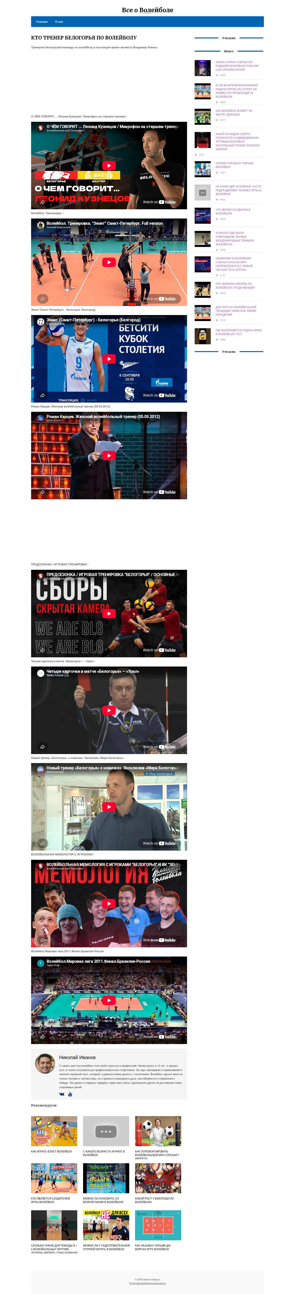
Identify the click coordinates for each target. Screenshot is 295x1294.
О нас (59, 21)
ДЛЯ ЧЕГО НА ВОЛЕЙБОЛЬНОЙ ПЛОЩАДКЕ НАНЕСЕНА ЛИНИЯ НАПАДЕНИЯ (236, 310)
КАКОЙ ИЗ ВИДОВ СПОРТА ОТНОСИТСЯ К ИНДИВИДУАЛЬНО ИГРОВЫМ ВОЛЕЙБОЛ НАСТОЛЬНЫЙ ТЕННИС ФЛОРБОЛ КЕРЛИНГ (238, 141)
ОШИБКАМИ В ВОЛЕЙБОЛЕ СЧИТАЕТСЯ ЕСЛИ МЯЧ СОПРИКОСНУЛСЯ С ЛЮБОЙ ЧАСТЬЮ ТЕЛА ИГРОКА (234, 264)
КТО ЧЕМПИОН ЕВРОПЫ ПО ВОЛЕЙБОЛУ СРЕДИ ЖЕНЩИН (235, 285)
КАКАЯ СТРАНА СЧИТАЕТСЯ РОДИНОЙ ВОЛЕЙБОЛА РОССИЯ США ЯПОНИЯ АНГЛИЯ (237, 65)
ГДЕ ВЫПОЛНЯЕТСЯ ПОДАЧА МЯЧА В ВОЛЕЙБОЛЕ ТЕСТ (239, 332)
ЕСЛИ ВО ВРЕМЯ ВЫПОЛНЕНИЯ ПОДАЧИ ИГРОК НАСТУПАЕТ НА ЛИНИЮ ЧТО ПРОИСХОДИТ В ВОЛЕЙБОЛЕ (236, 91)
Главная (42, 21)
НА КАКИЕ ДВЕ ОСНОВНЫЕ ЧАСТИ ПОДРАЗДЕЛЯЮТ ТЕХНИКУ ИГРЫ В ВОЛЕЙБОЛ (238, 190)
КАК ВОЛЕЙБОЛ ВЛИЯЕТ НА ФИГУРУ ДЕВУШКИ (234, 112)
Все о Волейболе (147, 10)
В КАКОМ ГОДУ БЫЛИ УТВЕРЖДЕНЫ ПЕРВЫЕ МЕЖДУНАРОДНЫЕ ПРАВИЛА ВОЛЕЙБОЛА (235, 238)
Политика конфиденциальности (147, 1283)
